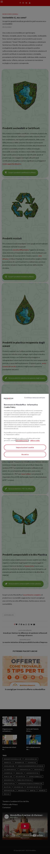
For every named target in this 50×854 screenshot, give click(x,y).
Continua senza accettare (34, 398)
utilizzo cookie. (35, 440)
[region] (25, 427)
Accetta (25, 454)
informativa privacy (22, 440)
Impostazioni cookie (25, 447)
